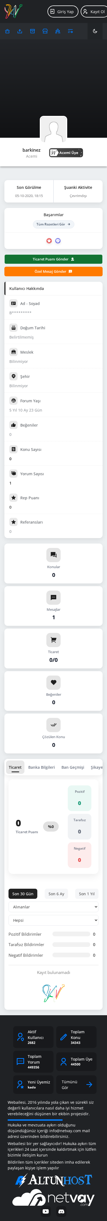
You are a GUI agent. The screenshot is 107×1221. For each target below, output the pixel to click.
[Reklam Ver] (45, 31)
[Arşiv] (32, 31)
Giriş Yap (65, 11)
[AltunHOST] (53, 1180)
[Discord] (61, 1211)
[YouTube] (46, 1211)
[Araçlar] (70, 31)
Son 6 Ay (56, 893)
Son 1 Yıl (87, 893)
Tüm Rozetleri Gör (50, 224)
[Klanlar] (58, 31)
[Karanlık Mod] (95, 31)
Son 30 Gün (22, 893)
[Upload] (7, 31)
